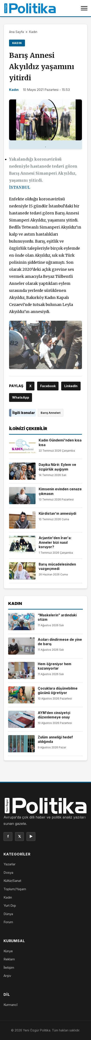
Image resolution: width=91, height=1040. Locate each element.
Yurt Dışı (10, 905)
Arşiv (7, 976)
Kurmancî (10, 1005)
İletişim (9, 967)
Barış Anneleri (51, 412)
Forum (8, 922)
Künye (8, 951)
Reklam (9, 959)
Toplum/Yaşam (15, 889)
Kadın (33, 32)
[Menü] (84, 8)
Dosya (8, 872)
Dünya (8, 914)
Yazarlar (9, 864)
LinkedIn (71, 386)
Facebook (48, 386)
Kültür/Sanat (12, 881)
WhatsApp (20, 397)
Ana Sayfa (16, 32)
